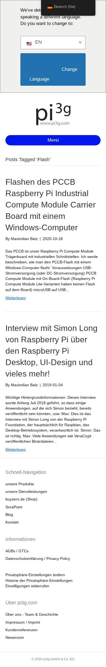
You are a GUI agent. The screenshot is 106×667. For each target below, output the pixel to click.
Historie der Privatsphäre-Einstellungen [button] (39, 580)
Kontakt (11, 522)
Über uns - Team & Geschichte (31, 614)
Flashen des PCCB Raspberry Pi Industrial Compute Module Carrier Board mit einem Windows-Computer (50, 204)
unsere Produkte (19, 484)
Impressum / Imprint (22, 622)
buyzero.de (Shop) (21, 499)
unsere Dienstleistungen (26, 491)
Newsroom (14, 637)
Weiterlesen (15, 298)
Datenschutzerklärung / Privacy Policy (37, 558)
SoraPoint (13, 507)
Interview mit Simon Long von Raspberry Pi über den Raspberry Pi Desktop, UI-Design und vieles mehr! (51, 351)
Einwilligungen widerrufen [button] (27, 586)
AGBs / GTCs (17, 551)
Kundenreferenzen (21, 630)
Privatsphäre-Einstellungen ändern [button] (35, 575)
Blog (9, 514)
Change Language (54, 74)
